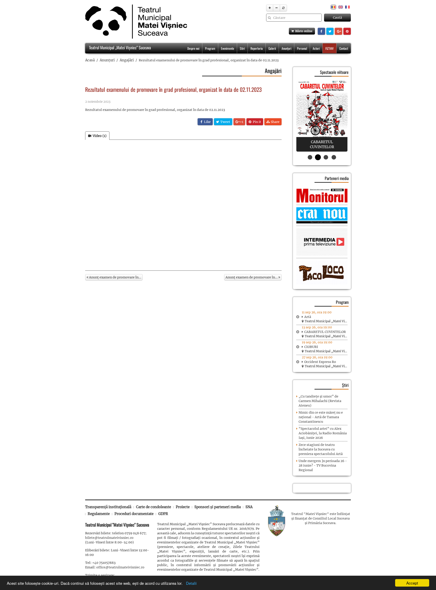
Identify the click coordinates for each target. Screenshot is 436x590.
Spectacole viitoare (334, 72)
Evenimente (227, 48)
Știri (345, 385)
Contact (343, 48)
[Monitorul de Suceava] (321, 195)
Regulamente (99, 514)
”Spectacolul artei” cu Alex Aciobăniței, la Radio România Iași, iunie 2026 (323, 433)
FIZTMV (329, 48)
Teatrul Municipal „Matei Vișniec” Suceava (119, 47)
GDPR (163, 514)
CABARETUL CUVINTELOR (325, 332)
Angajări (127, 60)
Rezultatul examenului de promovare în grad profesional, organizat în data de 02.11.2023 (155, 110)
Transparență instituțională (108, 507)
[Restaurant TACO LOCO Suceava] (321, 272)
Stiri (242, 48)
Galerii (272, 48)
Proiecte (183, 507)
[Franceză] (347, 6)
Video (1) (99, 136)
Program (210, 48)
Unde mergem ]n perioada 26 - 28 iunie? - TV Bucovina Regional (323, 465)
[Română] (333, 6)
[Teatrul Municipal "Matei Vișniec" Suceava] (135, 22)
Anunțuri (286, 48)
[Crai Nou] (321, 215)
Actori (316, 48)
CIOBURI (311, 347)
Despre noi (193, 48)
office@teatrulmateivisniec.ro (120, 567)
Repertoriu (256, 48)
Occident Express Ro (320, 362)
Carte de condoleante (153, 507)
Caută (337, 17)
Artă (307, 317)
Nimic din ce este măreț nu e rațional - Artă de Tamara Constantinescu (321, 417)
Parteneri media (337, 178)
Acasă (90, 60)
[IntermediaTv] (321, 242)
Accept (412, 583)
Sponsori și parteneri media (217, 507)
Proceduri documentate (134, 514)
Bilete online (303, 31)
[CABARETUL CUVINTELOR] (321, 116)
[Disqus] (183, 207)
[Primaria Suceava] (277, 520)
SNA (249, 507)
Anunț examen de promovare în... (114, 277)
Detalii (190, 583)
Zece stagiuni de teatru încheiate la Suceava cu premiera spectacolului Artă (321, 449)
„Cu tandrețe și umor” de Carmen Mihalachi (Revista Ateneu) (320, 401)
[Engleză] (341, 6)
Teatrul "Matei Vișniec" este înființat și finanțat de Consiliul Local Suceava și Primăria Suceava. (320, 518)
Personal (302, 48)
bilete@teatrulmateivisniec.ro (109, 538)
